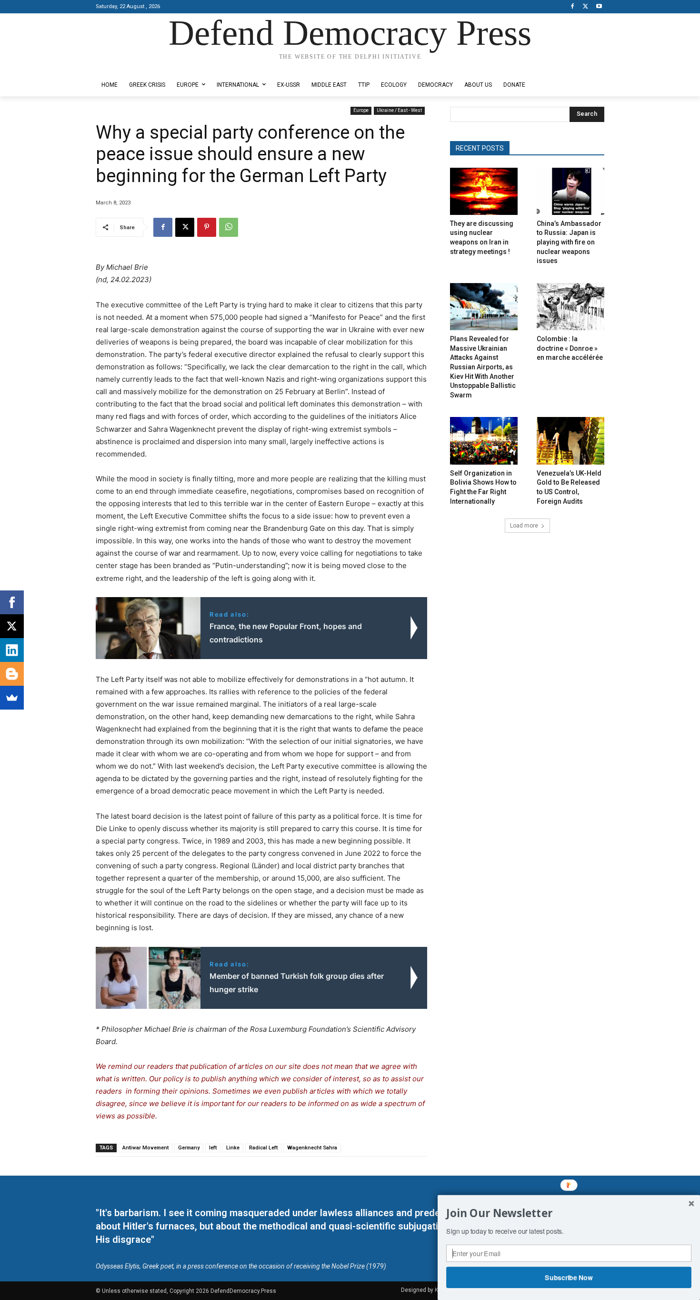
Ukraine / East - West (399, 110)
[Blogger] (12, 674)
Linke (233, 1148)
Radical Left (263, 1148)
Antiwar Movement (145, 1148)
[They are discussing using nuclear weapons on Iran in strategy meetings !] (484, 191)
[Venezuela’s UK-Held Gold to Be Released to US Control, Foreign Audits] (570, 440)
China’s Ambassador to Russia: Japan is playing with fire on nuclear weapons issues (569, 242)
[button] (568, 1213)
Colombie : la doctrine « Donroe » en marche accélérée (570, 348)
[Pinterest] (206, 227)
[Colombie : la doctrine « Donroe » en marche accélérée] (570, 306)
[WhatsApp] (228, 227)
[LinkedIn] (12, 650)
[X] (585, 6)
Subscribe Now (569, 1277)
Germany (189, 1148)
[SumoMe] (12, 698)
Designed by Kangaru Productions (133, 66)
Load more (524, 525)
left (213, 1148)
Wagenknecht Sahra (312, 1148)
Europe (361, 110)
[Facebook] (572, 6)
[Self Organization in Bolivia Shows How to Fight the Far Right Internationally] (484, 440)
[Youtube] (598, 6)
